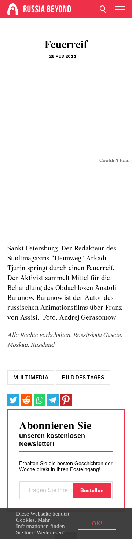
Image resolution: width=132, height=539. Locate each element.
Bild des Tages (83, 377)
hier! (30, 532)
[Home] (12, 9)
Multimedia (30, 377)
